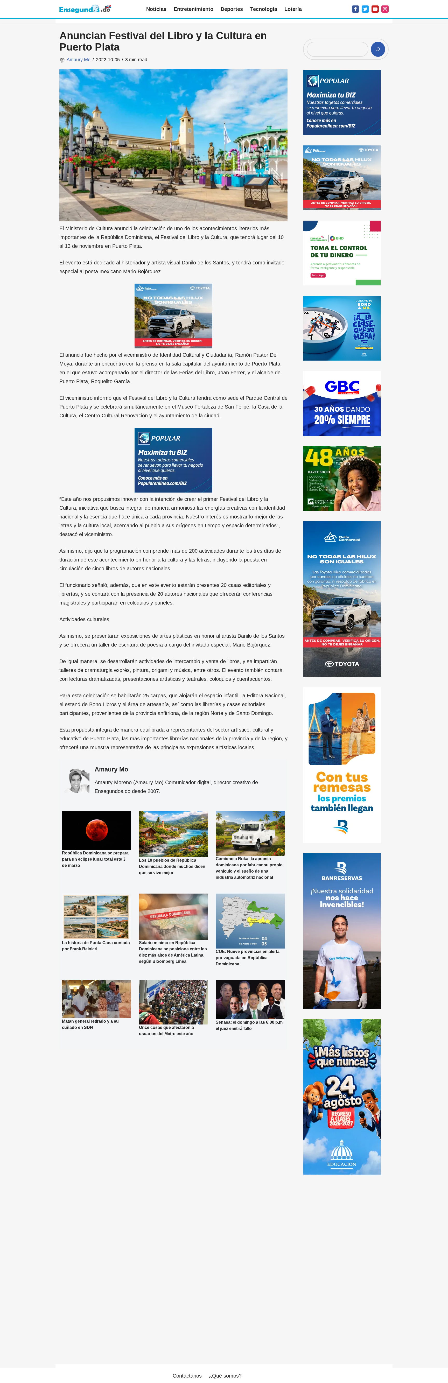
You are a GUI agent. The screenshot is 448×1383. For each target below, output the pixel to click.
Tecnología (263, 9)
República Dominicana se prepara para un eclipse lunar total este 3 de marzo (95, 859)
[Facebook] (355, 9)
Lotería (293, 9)
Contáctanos (187, 1376)
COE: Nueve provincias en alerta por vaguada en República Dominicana (247, 957)
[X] (365, 9)
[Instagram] (385, 9)
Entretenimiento (193, 9)
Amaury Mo (78, 59)
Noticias (156, 9)
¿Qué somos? (225, 1376)
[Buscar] (378, 49)
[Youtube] (375, 9)
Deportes (232, 9)
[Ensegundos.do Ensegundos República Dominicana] (85, 9)
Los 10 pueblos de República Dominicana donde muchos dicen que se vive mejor (172, 866)
